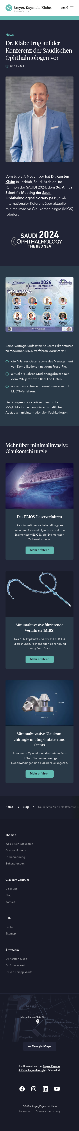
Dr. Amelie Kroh (16, 965)
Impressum (25, 1111)
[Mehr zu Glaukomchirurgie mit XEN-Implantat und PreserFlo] (39, 594)
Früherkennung (15, 857)
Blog (26, 807)
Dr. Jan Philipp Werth (19, 972)
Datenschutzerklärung (47, 1111)
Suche (9, 927)
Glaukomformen (16, 850)
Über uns (11, 889)
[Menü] (66, 8)
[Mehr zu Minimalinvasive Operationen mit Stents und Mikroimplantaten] (39, 703)
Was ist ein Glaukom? (19, 844)
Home (9, 807)
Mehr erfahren (39, 550)
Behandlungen (15, 863)
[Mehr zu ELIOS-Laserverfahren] (39, 486)
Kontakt (10, 902)
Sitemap (11, 933)
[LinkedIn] (45, 1089)
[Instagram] (33, 1089)
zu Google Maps (39, 1046)
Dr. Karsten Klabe (16, 959)
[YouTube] (57, 1089)
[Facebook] (22, 1089)
